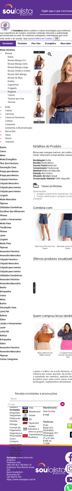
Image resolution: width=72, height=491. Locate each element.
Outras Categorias (9, 359)
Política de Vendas (15, 419)
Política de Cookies (43, 38)
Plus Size (36, 43)
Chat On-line (49, 411)
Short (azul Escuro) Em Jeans (45, 247)
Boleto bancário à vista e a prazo (35, 429)
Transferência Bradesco (35, 435)
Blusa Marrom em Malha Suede (45, 354)
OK (56, 38)
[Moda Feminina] (45, 240)
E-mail (46, 414)
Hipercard (34, 423)
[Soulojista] (17, 14)
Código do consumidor (16, 449)
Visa (31, 407)
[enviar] (62, 404)
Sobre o (15, 408)
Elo (30, 419)
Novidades (8, 43)
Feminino (22, 43)
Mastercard (34, 411)
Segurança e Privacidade (16, 434)
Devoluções (16, 444)
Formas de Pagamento (15, 428)
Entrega (13, 424)
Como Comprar (14, 440)
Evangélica (50, 43)
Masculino (66, 43)
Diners (32, 415)
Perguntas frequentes (15, 414)
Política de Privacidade (15, 454)
